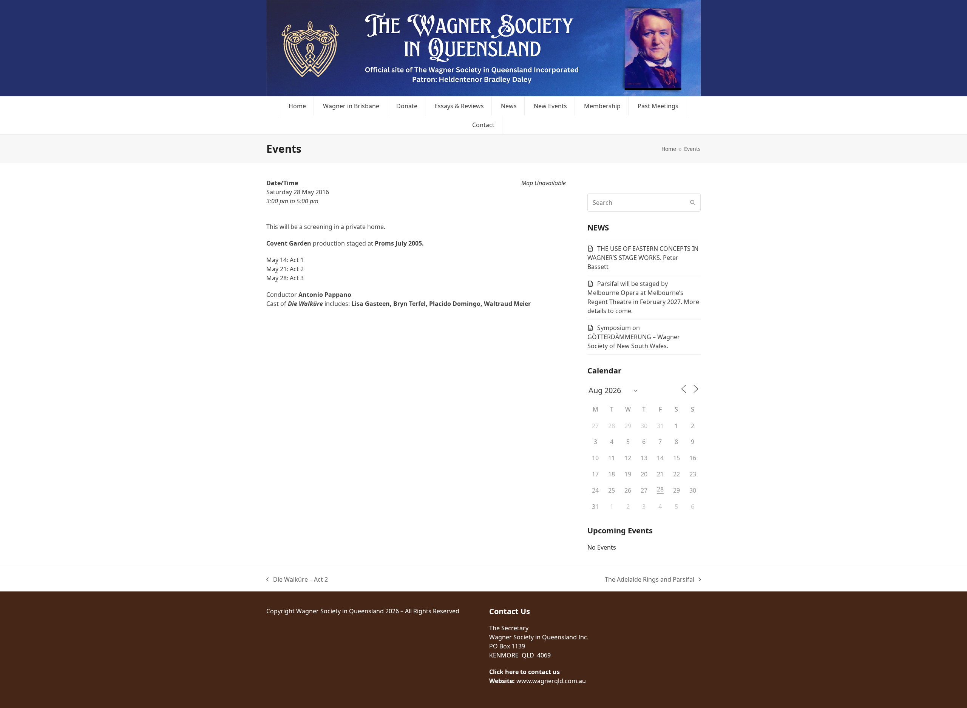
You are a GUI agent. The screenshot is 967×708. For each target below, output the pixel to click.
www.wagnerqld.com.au (551, 681)
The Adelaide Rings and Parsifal (649, 579)
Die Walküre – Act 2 (297, 579)
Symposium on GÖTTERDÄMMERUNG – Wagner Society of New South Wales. (633, 337)
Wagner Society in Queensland (340, 611)
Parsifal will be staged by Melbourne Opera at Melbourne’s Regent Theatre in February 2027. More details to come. (643, 297)
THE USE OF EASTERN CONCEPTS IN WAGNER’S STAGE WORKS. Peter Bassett (642, 257)
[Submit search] (692, 202)
